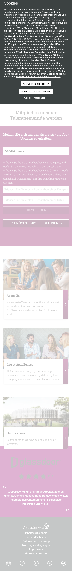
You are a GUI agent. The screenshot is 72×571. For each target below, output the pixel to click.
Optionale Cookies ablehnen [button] (36, 91)
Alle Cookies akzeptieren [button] (36, 83)
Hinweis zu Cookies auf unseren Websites (38, 76)
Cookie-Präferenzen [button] (35, 97)
